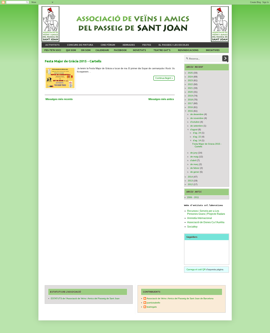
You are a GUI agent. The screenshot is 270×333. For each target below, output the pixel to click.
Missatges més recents (59, 99)
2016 (190, 107)
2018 (190, 99)
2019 (190, 95)
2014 (190, 176)
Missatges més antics (161, 99)
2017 (190, 103)
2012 (190, 184)
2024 (190, 76)
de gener (194, 172)
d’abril (193, 160)
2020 (190, 92)
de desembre (196, 114)
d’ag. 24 (197, 133)
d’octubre (195, 122)
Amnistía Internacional (199, 218)
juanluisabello (153, 302)
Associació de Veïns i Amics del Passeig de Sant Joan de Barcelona (180, 298)
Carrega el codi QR (196, 269)
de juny (194, 152)
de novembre (196, 118)
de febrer (194, 168)
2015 (190, 111)
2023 (190, 80)
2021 (190, 88)
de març (194, 164)
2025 (190, 73)
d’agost (194, 129)
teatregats (152, 307)
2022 (190, 84)
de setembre (196, 126)
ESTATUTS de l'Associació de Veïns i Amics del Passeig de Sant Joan (85, 298)
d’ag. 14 (197, 140)
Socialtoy (192, 226)
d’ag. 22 (197, 136)
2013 (190, 180)
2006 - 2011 (193, 197)
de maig (194, 156)
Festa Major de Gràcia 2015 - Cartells (73, 61)
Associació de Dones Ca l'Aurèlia (205, 222)
